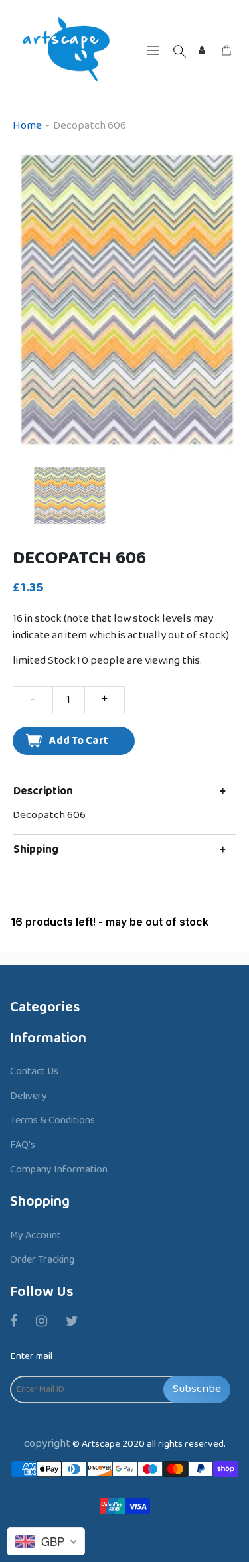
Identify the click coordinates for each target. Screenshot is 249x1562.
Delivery (28, 1096)
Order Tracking (42, 1260)
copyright (47, 1443)
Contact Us (34, 1071)
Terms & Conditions (52, 1120)
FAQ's (22, 1145)
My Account (35, 1235)
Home (27, 126)
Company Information (59, 1169)
